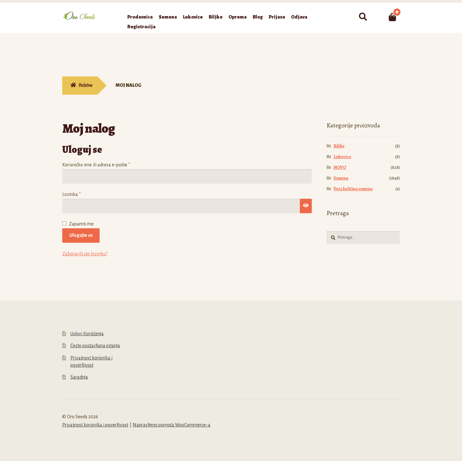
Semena (168, 16)
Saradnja (79, 377)
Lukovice (193, 16)
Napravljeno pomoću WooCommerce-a (171, 424)
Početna (85, 85)
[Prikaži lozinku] (306, 206)
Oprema (237, 16)
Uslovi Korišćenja (87, 333)
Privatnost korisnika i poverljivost (95, 424)
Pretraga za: (362, 17)
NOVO (339, 167)
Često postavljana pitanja (95, 345)
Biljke (216, 16)
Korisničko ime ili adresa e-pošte (106, 164)
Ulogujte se (81, 235)
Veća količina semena (352, 189)
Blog (258, 16)
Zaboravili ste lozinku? (84, 253)
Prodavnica (140, 16)
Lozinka (81, 194)
